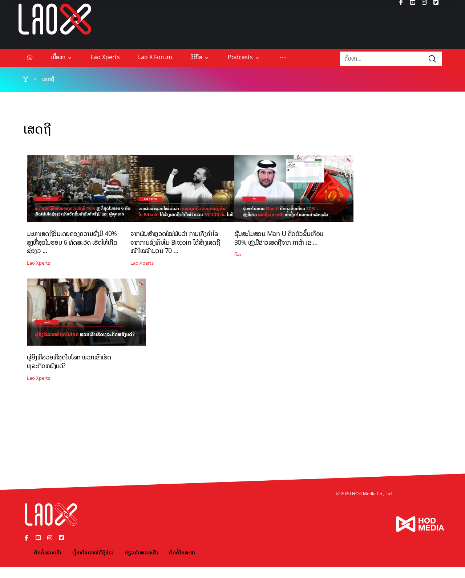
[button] (283, 57)
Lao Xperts (38, 263)
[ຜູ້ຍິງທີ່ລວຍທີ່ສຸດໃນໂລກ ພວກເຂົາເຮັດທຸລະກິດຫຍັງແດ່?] (86, 314)
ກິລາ (237, 255)
